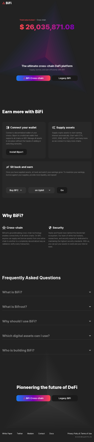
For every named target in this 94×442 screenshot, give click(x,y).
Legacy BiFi (65, 78)
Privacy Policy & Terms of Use (80, 433)
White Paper (7, 433)
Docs (51, 433)
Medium (30, 433)
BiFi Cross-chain (35, 78)
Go (62, 190)
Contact (41, 433)
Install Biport (16, 152)
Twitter (20, 433)
